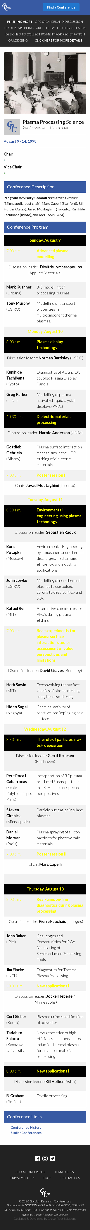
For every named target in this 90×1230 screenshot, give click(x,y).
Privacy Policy (22, 1178)
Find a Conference (30, 1172)
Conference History (26, 1127)
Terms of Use (64, 1172)
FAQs (47, 1178)
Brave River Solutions (62, 1218)
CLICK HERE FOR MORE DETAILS (58, 40)
